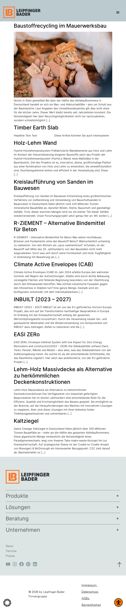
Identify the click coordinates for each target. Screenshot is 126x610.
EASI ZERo (27, 334)
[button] (7, 603)
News (9, 546)
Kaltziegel (26, 421)
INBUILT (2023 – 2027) (42, 299)
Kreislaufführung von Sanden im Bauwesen (53, 185)
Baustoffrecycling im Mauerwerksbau (60, 26)
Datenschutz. (90, 591)
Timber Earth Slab (36, 127)
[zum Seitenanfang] (119, 564)
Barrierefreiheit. (91, 605)
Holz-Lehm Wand (35, 143)
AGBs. (86, 598)
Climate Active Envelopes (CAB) (53, 264)
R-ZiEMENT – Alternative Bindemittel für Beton (59, 226)
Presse (10, 556)
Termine (11, 551)
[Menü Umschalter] (118, 12)
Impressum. (89, 585)
